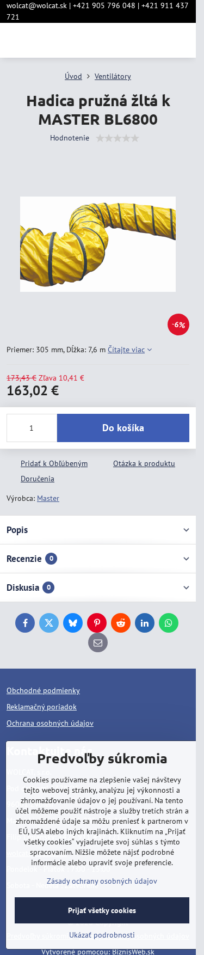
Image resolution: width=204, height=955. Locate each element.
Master (48, 498)
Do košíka (123, 427)
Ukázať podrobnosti (102, 935)
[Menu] (183, 40)
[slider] (117, 138)
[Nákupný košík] (157, 40)
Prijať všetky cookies (102, 910)
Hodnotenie (69, 138)
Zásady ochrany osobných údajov (102, 881)
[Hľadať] (131, 40)
